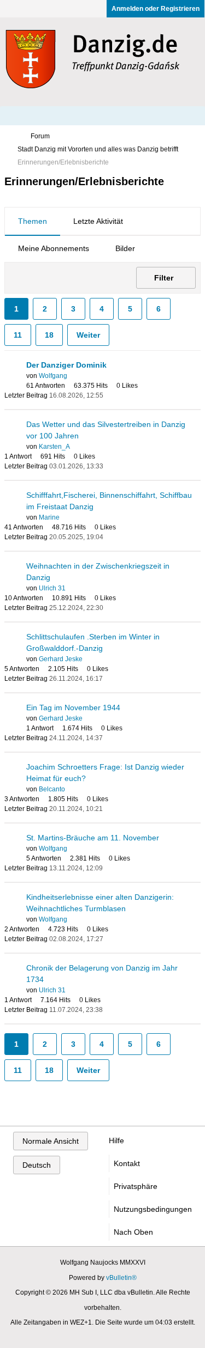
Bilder (125, 248)
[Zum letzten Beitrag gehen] (110, 395)
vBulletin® (121, 1278)
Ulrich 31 (52, 588)
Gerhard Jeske (61, 659)
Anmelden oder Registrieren (156, 9)
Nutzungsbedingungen (153, 1209)
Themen (32, 221)
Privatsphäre (135, 1186)
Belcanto (52, 789)
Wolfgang (53, 376)
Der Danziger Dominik (66, 365)
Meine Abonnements (53, 248)
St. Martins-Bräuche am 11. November (92, 837)
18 (49, 335)
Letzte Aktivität (98, 221)
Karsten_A (54, 446)
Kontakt (127, 1163)
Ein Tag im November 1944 (73, 707)
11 (18, 335)
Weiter (88, 335)
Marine (49, 517)
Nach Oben (133, 1232)
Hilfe (116, 1140)
